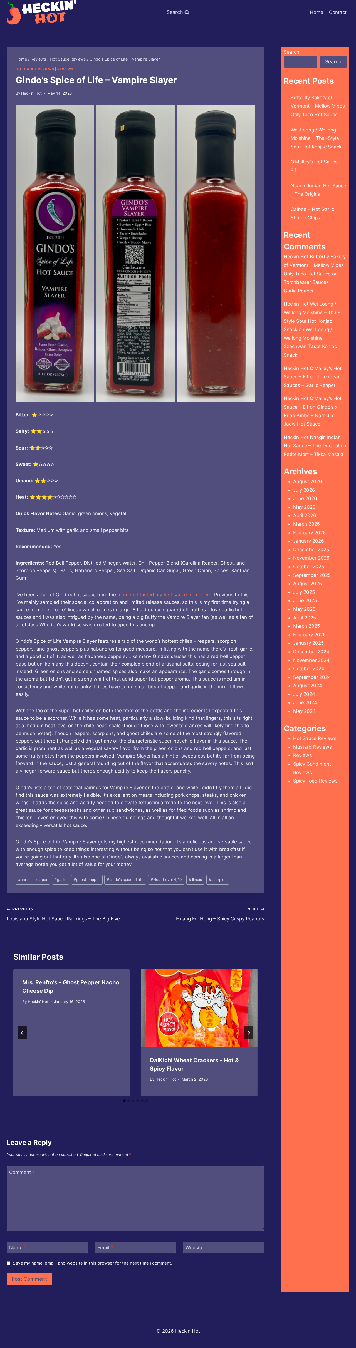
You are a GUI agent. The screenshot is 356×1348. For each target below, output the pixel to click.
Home (316, 12)
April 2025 (304, 617)
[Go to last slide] (22, 1032)
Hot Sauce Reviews (35, 69)
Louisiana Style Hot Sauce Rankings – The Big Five (63, 914)
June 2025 (305, 600)
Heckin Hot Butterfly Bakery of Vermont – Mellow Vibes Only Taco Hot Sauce (315, 265)
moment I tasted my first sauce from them (164, 594)
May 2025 (304, 609)
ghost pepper (87, 879)
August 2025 (307, 583)
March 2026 (306, 524)
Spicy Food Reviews (315, 781)
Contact (338, 12)
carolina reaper (33, 879)
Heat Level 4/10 (166, 879)
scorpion (218, 879)
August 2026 (307, 481)
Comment (22, 1172)
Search (291, 52)
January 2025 (308, 643)
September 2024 (312, 677)
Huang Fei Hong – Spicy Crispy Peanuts (220, 914)
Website (195, 1247)
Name (17, 1247)
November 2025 (311, 558)
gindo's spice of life (125, 879)
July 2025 (304, 592)
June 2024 (305, 702)
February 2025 (309, 634)
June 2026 (305, 498)
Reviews (65, 69)
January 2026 (308, 541)
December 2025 (311, 549)
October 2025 (308, 566)
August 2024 (307, 685)
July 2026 (304, 490)
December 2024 (311, 651)
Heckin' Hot (31, 93)
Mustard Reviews (312, 747)
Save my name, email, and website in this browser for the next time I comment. (92, 1263)
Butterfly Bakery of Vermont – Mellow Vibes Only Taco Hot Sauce (318, 106)
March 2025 (306, 626)
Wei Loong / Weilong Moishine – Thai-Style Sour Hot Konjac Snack (316, 138)
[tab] (124, 1100)
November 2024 (311, 660)
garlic (61, 879)
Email (105, 1247)
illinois (195, 879)
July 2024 (304, 694)
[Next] (248, 1032)
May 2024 (304, 711)
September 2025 (312, 575)
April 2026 (304, 515)
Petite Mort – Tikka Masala (313, 454)
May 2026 (304, 507)
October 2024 (308, 668)
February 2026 (309, 532)
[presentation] (199, 1008)
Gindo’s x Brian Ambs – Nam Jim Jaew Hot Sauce (310, 415)
